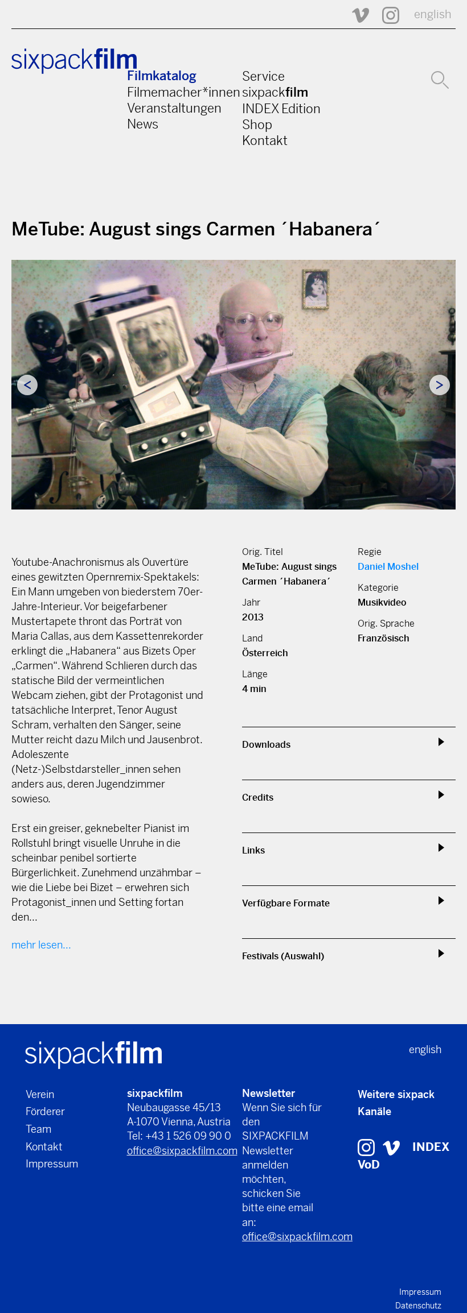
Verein (40, 1094)
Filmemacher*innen (183, 92)
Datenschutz (418, 1305)
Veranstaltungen (174, 108)
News (142, 124)
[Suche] (440, 78)
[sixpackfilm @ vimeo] (391, 1147)
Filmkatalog (161, 76)
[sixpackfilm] (93, 1054)
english (433, 14)
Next (439, 385)
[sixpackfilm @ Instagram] (385, 14)
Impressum (52, 1163)
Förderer (45, 1111)
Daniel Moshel (388, 567)
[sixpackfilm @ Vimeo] (355, 14)
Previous (27, 385)
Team (38, 1129)
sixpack (275, 92)
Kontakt (265, 140)
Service (263, 76)
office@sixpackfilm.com (182, 1150)
